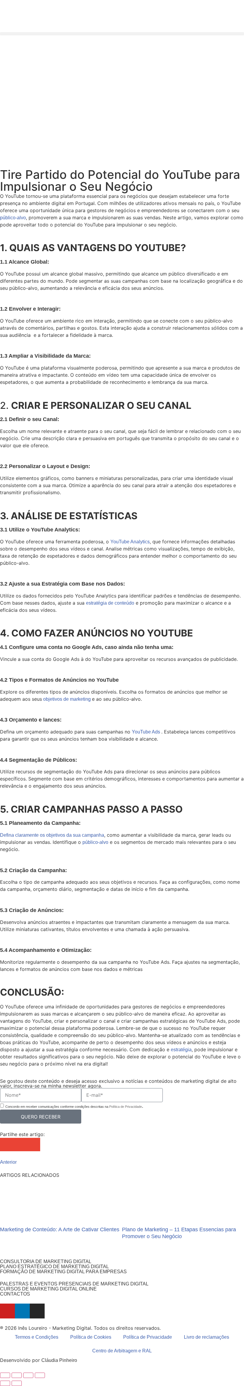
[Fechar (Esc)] (40, 1375)
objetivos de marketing (67, 699)
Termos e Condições (36, 1337)
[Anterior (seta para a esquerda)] (5, 1383)
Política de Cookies (90, 1337)
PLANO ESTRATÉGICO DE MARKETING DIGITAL (54, 1266)
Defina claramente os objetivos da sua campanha (52, 835)
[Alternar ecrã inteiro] (17, 1375)
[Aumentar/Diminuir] (5, 1375)
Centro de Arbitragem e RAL (122, 1350)
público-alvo (13, 217)
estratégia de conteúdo (110, 603)
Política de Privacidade (125, 1106)
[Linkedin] (22, 1311)
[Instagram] (37, 1311)
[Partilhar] (28, 1375)
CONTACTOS (15, 1293)
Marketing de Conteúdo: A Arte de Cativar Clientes (59, 1229)
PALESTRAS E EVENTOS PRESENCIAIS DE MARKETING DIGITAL (74, 1283)
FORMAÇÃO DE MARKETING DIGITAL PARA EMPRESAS (63, 1271)
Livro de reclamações (206, 1337)
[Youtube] (7, 1311)
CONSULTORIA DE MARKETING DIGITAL (45, 1261)
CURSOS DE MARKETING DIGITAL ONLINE (48, 1288)
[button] (122, 33)
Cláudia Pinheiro (59, 1360)
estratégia (181, 1049)
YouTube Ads (146, 731)
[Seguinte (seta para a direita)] (17, 1383)
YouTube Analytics (130, 541)
